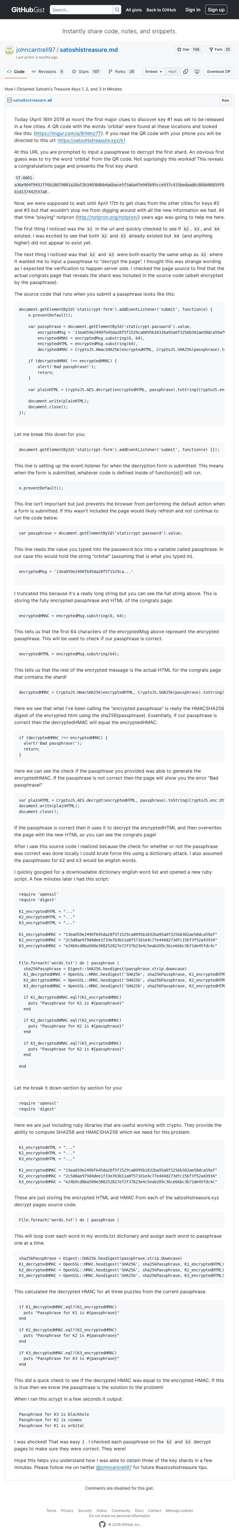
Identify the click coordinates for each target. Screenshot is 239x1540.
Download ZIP (219, 71)
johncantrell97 (35, 49)
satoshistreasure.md (89, 49)
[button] (186, 72)
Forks (124, 71)
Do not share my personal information (119, 1516)
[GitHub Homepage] (102, 1524)
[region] (119, 793)
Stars (89, 71)
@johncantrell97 (114, 1467)
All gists (134, 9)
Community (121, 1510)
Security (85, 1510)
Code (19, 71)
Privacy (67, 1510)
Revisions (50, 71)
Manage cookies (179, 1510)
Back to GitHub (161, 9)
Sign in (193, 10)
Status (101, 1510)
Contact (154, 1510)
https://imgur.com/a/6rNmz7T (68, 133)
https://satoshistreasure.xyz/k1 (91, 140)
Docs (139, 1510)
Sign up (216, 10)
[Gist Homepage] (28, 9)
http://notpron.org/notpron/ (107, 217)
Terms (51, 1510)
